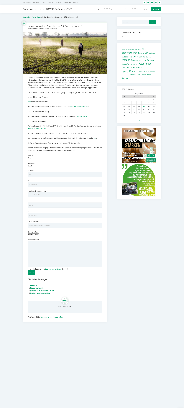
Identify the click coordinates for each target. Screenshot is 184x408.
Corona (148, 57)
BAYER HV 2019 (138, 49)
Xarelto (125, 78)
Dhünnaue (134, 60)
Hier (29, 102)
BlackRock (152, 53)
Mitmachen (27, 2)
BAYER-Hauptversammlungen (113, 9)
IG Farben (135, 67)
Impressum (67, 2)
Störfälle (75, 2)
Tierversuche (134, 74)
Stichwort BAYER (130, 9)
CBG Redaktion (64, 307)
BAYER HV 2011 (124, 49)
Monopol (133, 71)
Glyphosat (145, 63)
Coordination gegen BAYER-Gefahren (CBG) (47, 9)
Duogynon (150, 60)
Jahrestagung (143, 9)
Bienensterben (129, 52)
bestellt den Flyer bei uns (79, 107)
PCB (147, 71)
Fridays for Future (134, 64)
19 (134, 109)
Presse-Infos (36, 17)
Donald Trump (142, 60)
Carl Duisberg (127, 57)
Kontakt (58, 2)
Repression (152, 71)
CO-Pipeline (139, 56)
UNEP (149, 75)
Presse (44, 2)
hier (95, 138)
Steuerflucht (125, 75)
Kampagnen (97, 9)
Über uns (51, 2)
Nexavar (142, 71)
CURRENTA (126, 60)
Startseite (26, 17)
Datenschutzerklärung (53, 269)
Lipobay (125, 71)
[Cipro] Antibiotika (37, 288)
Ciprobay (33, 285)
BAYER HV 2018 (131, 49)
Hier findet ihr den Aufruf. (37, 128)
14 (144, 106)
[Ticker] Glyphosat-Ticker (40, 293)
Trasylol (144, 75)
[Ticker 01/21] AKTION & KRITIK (42, 290)
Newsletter (36, 2)
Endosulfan (125, 64)
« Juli (138, 121)
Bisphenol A (143, 53)
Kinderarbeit (146, 68)
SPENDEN (156, 9)
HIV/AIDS (126, 67)
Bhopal (144, 49)
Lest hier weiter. (82, 116)
